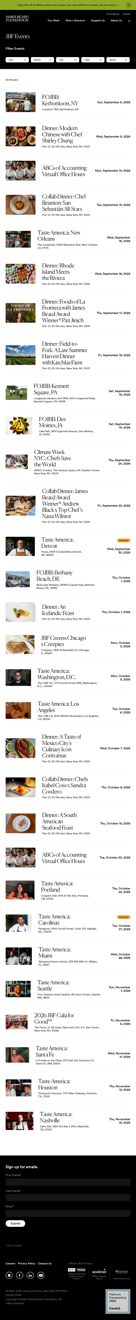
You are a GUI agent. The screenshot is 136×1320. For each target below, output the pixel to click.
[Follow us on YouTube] (41, 1275)
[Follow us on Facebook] (20, 1275)
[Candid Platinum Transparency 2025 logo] (117, 1313)
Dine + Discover (75, 20)
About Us (116, 20)
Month (37, 59)
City (61, 59)
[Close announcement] (129, 5)
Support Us (98, 20)
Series (112, 59)
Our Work (54, 20)
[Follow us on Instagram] (9, 1275)
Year (11, 59)
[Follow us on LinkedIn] (30, 1275)
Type (87, 59)
